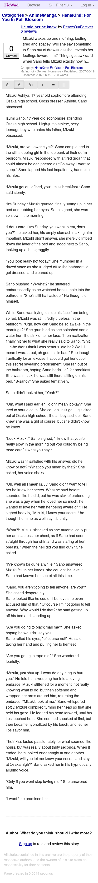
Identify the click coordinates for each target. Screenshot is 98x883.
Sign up (25, 843)
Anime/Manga (43, 15)
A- (8, 84)
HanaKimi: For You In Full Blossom (59, 67)
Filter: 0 (62, 5)
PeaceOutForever (78, 27)
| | (64, 84)
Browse (33, 5)
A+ (31, 84)
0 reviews (29, 31)
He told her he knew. (39, 27)
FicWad (11, 5)
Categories (13, 15)
